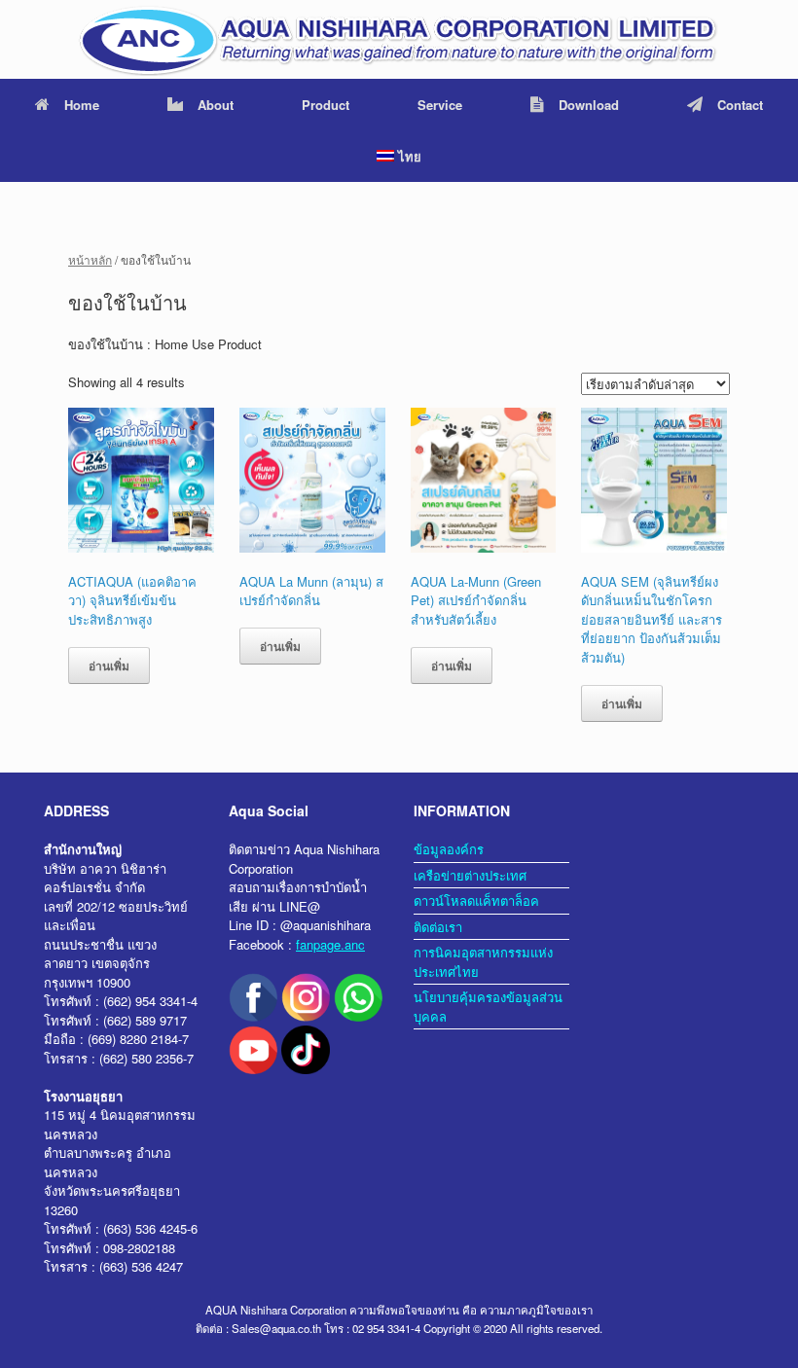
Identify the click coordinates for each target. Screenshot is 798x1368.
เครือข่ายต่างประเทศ (470, 875)
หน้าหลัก (90, 259)
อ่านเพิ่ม (109, 665)
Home (81, 104)
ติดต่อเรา (438, 927)
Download (589, 104)
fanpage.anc (330, 944)
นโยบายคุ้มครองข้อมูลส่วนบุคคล (488, 1007)
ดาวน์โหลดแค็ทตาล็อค (476, 900)
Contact (740, 104)
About (216, 104)
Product (325, 104)
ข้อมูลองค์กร (449, 849)
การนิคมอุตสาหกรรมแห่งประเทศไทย (483, 962)
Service (439, 104)
